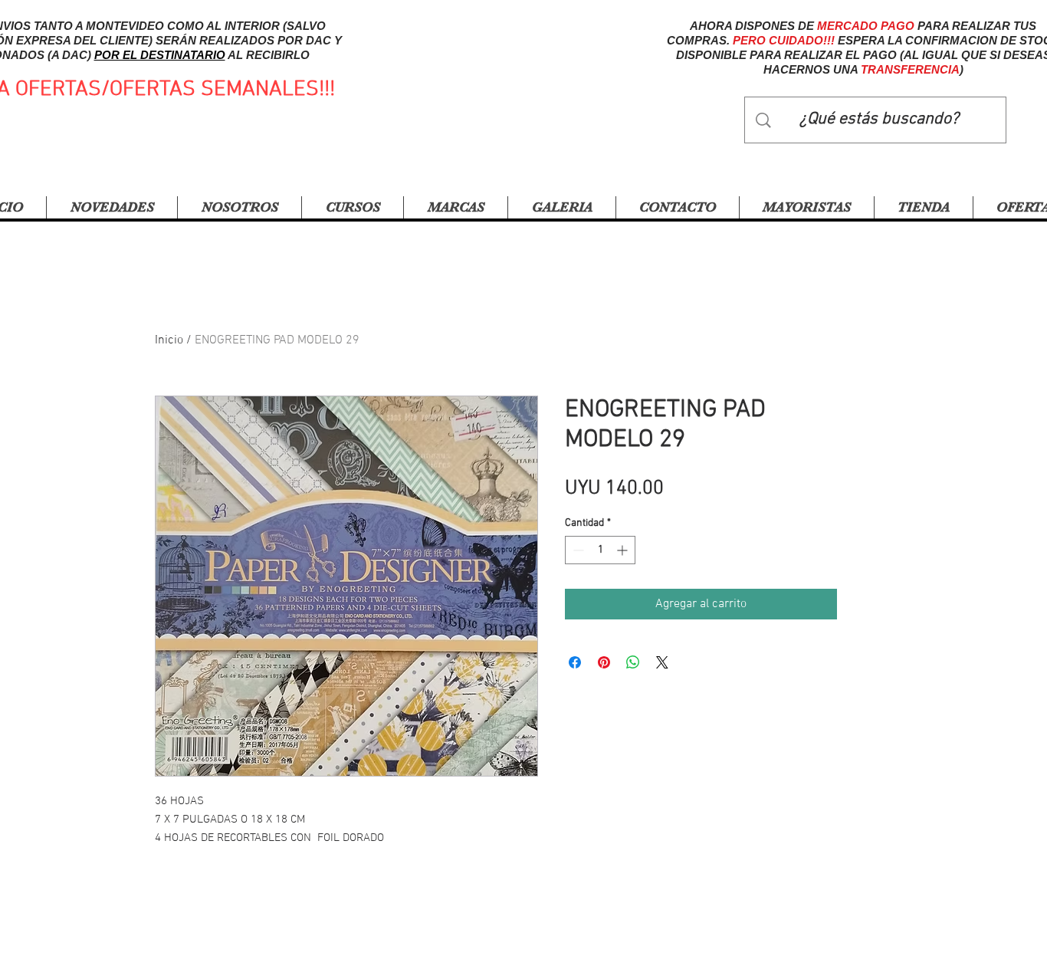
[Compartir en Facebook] (575, 662)
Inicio (169, 340)
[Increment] (623, 550)
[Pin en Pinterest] (604, 662)
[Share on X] (662, 662)
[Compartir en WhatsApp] (633, 662)
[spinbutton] (600, 550)
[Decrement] (576, 550)
